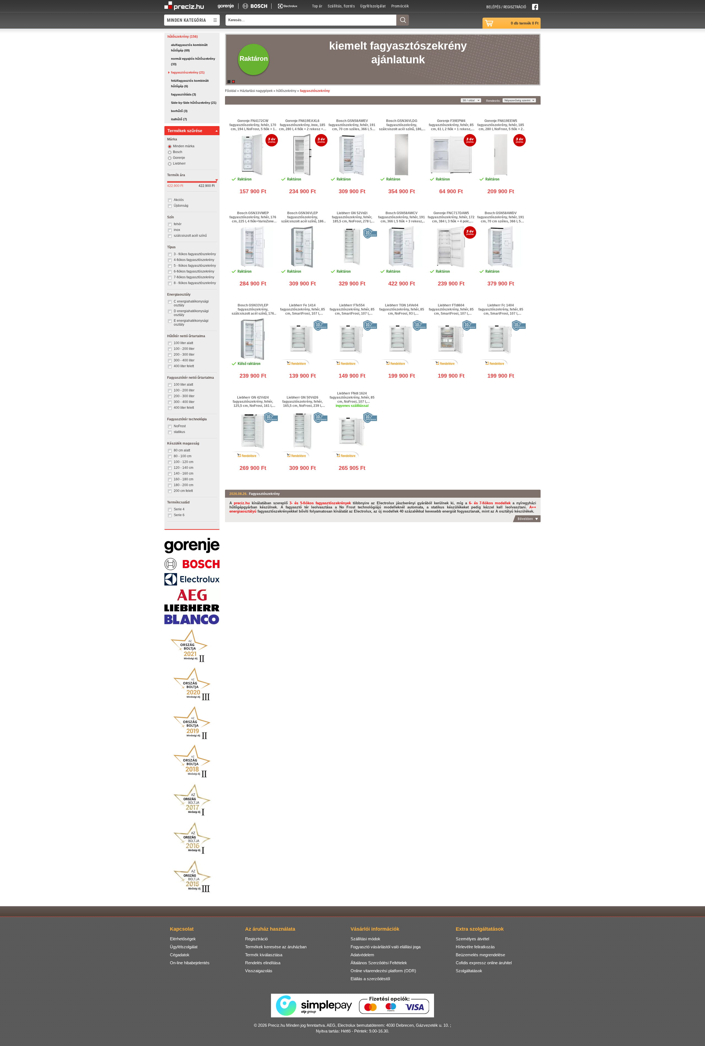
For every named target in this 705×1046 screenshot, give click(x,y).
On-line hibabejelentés (190, 962)
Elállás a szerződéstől (370, 978)
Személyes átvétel (472, 938)
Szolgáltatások (469, 970)
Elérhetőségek (183, 938)
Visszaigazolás (258, 970)
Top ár (317, 6)
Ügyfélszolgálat (373, 6)
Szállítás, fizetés (341, 6)
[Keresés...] (402, 20)
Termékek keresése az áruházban (276, 946)
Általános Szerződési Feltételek (379, 962)
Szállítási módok (365, 938)
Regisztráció (256, 938)
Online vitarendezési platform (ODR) (383, 970)
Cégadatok (179, 954)
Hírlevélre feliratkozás (475, 946)
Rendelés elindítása (262, 962)
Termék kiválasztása (263, 954)
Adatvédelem (362, 954)
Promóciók (400, 6)
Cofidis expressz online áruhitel (484, 962)
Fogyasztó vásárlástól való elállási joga (386, 946)
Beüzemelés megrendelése (480, 954)
